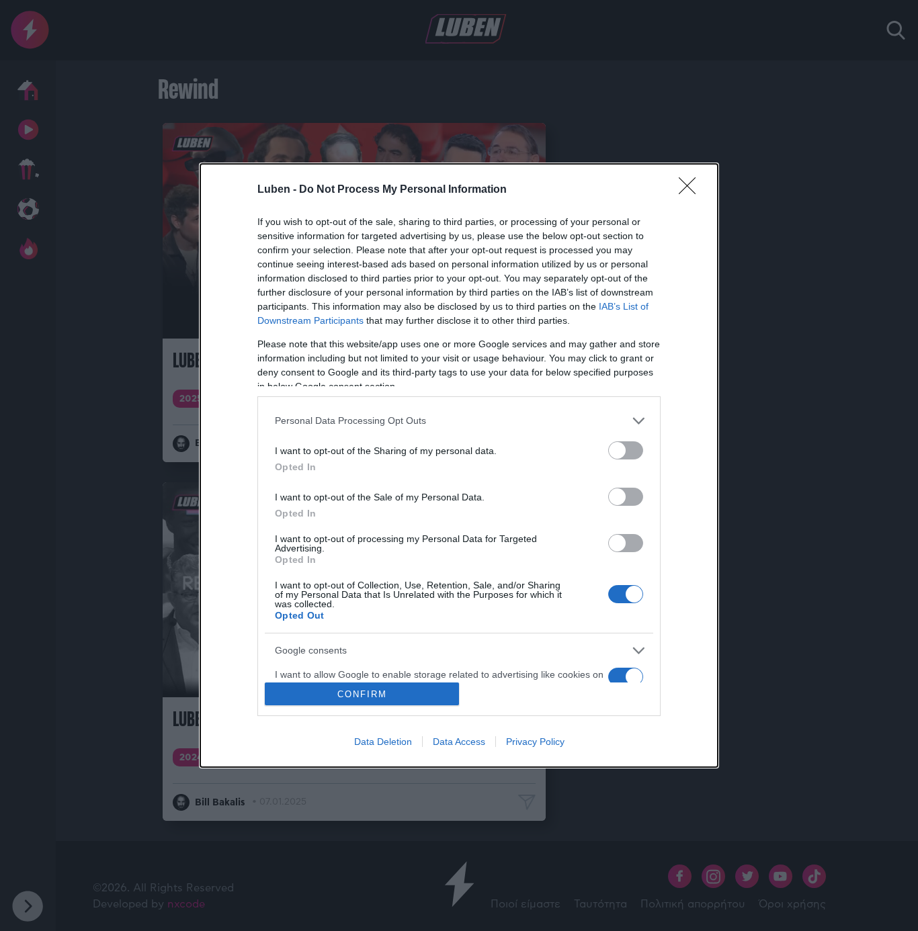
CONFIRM (362, 694)
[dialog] (459, 466)
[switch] (625, 450)
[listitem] (459, 421)
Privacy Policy (535, 741)
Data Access (459, 741)
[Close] (691, 190)
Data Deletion (383, 741)
